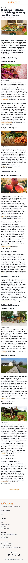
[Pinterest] (15, 555)
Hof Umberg (4, 273)
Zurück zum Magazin (14, 489)
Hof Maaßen (4, 216)
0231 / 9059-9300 (7, 545)
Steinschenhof (4, 99)
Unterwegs (3, 7)
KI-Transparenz (4, 526)
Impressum (3, 520)
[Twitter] (12, 555)
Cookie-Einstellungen (5, 528)
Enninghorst (4, 166)
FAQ (2, 514)
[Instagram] (19, 555)
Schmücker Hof (4, 301)
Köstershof (3, 453)
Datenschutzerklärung (5, 524)
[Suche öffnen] (26, 2)
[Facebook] (9, 555)
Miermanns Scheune (6, 246)
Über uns (2, 513)
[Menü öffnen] (1, 2)
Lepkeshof (3, 351)
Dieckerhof (3, 398)
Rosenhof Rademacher (6, 122)
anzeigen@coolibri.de (7, 543)
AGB (2, 522)
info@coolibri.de (6, 542)
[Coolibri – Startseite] (14, 2)
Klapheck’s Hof (4, 481)
